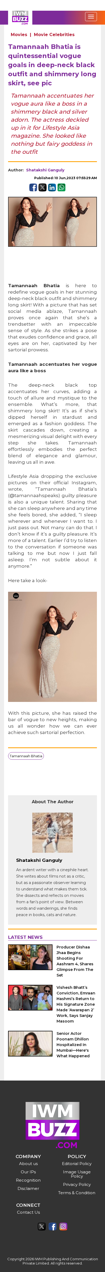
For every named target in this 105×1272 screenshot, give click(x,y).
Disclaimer (28, 1188)
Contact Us (28, 1212)
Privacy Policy (77, 1184)
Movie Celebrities (54, 34)
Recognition (28, 1180)
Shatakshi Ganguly (45, 170)
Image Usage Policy (77, 1174)
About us (28, 1163)
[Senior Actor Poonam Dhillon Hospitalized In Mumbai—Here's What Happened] (30, 1043)
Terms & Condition (76, 1192)
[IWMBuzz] (20, 18)
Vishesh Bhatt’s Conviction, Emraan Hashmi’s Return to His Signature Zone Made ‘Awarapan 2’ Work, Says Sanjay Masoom (76, 1004)
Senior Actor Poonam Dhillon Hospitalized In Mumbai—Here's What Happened (73, 1044)
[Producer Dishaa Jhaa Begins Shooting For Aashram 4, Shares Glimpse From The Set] (30, 957)
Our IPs (28, 1171)
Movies (19, 34)
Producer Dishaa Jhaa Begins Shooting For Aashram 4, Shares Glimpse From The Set (75, 961)
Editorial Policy (77, 1163)
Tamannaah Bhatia (26, 756)
